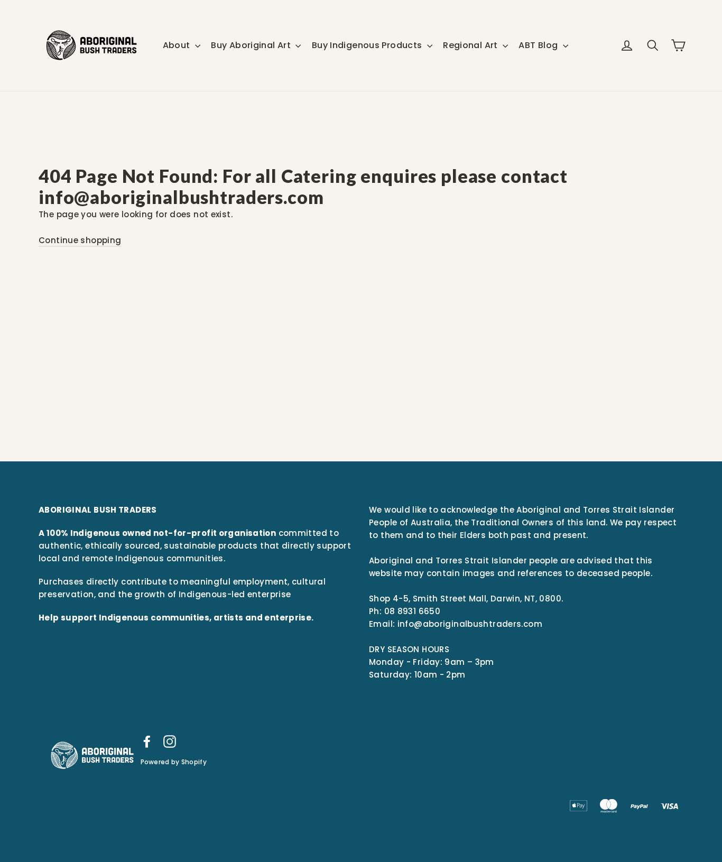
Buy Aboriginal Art (252, 45)
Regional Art (471, 45)
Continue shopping (80, 240)
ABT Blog (539, 45)
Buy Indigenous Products (368, 45)
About (177, 45)
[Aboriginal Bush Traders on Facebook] (147, 741)
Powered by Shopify (174, 761)
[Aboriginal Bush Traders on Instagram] (169, 741)
